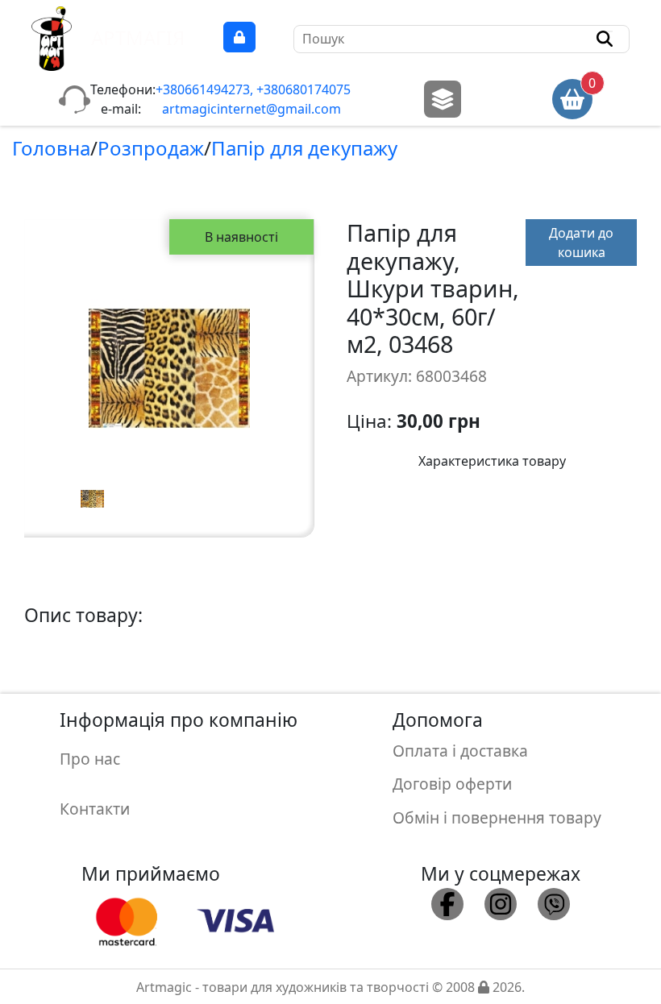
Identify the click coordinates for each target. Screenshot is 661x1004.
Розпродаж (151, 148)
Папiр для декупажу (304, 148)
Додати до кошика (581, 242)
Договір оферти (452, 783)
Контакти (95, 808)
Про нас (90, 759)
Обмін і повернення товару (497, 817)
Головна (51, 148)
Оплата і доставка (460, 750)
